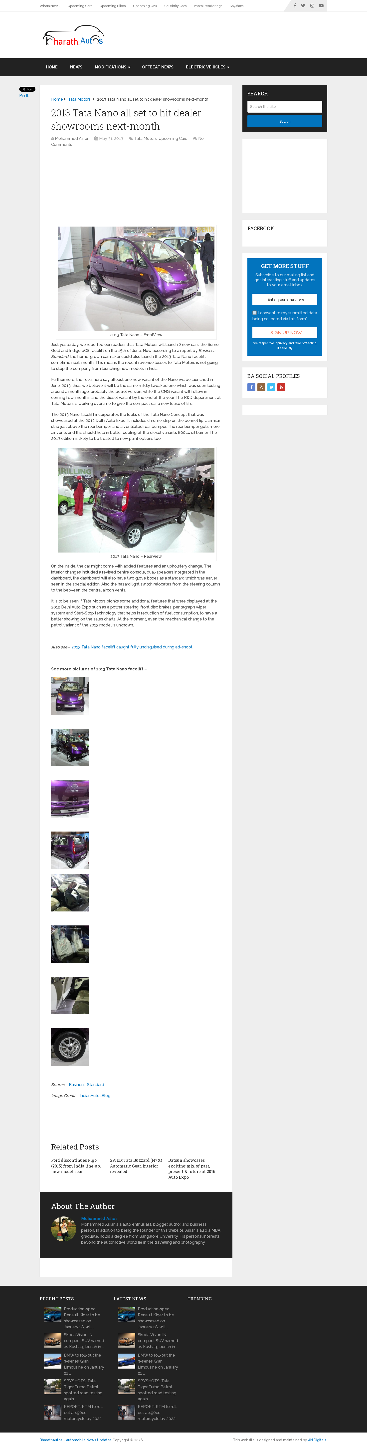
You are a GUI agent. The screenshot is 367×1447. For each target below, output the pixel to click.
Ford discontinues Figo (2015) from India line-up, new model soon (76, 1166)
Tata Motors (145, 138)
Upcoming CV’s (145, 6)
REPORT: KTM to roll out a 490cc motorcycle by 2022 (83, 1412)
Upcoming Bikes (113, 6)
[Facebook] (251, 387)
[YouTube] (281, 387)
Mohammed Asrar (71, 138)
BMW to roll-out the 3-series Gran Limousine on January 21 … (84, 1364)
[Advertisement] (236, 28)
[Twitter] (271, 387)
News (76, 67)
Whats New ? (50, 6)
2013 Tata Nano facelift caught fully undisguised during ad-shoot (131, 647)
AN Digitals (317, 1440)
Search (285, 121)
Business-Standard (86, 1084)
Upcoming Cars (80, 6)
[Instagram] (261, 387)
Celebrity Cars (175, 6)
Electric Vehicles (205, 67)
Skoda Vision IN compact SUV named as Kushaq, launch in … (84, 1340)
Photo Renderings (208, 6)
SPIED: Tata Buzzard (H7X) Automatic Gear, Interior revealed (136, 1166)
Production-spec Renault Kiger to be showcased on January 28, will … (82, 1318)
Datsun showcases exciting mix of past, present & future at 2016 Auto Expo (191, 1168)
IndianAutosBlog (95, 1095)
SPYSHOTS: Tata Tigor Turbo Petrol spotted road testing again (83, 1390)
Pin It (23, 95)
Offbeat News (158, 67)
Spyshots (236, 6)
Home (52, 67)
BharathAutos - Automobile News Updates (76, 1440)
